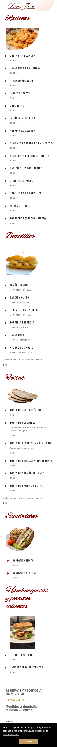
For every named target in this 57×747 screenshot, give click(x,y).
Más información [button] (11, 734)
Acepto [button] (28, 742)
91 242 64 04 (15, 700)
